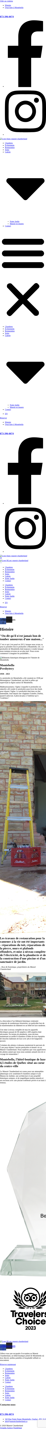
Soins (7, 150)
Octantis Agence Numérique (11, 1428)
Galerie (8, 1378)
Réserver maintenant (8, 1364)
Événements (9, 145)
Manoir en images (17, 224)
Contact (8, 226)
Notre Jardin (14, 221)
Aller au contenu (6, 1)
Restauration (10, 147)
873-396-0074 (7, 16)
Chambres (9, 143)
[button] (23, 276)
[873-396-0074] (0, 12)
